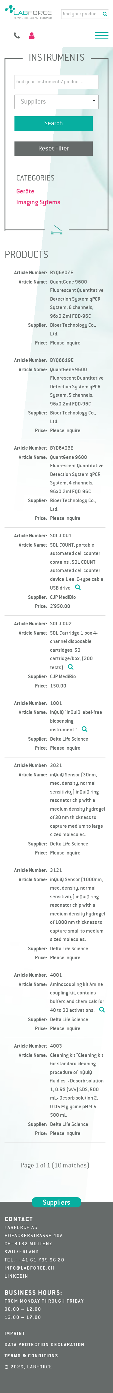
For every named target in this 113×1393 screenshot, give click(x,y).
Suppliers (56, 1203)
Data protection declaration (45, 1345)
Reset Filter (53, 148)
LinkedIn (16, 1276)
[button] (101, 36)
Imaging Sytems (38, 202)
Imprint (15, 1334)
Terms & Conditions (31, 1356)
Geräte (25, 191)
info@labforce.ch (30, 1268)
